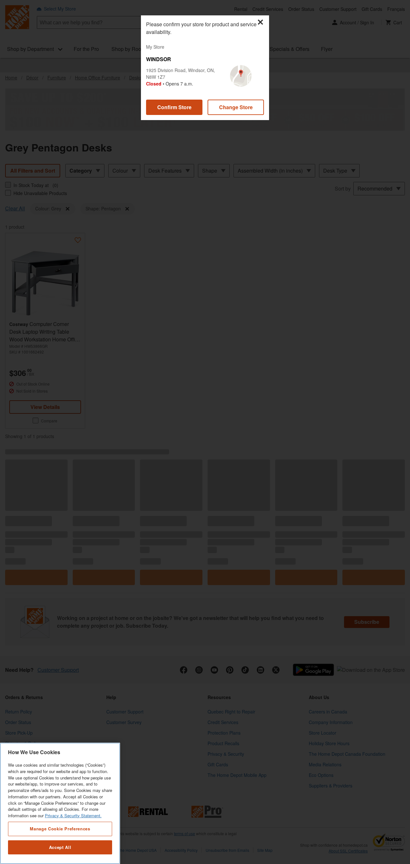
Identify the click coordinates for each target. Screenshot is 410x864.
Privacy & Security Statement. (73, 815)
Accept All (60, 847)
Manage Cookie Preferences (60, 829)
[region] (60, 803)
